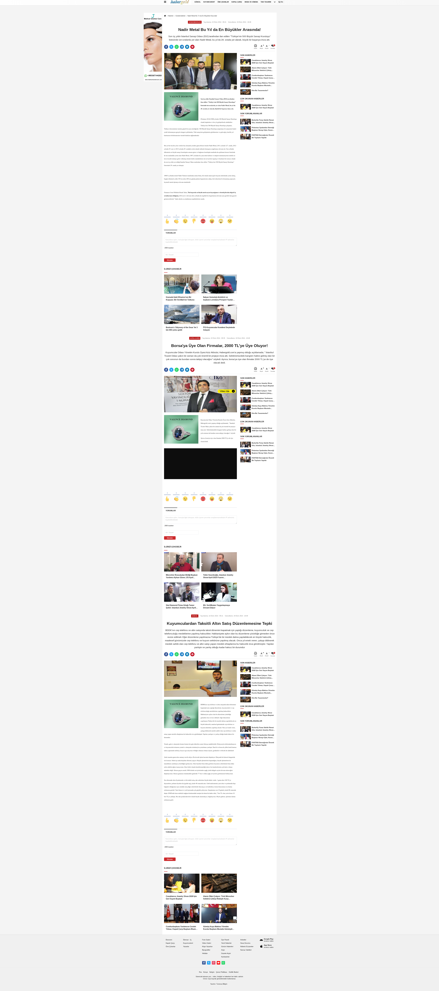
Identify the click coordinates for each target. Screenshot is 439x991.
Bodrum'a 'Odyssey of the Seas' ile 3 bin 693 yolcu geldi (182, 328)
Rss (200, 972)
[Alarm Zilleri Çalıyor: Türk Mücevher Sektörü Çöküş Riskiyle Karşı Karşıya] (219, 883)
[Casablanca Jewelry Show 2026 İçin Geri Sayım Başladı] (181, 883)
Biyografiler (206, 950)
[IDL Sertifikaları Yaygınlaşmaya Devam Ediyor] (219, 592)
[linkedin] (187, 47)
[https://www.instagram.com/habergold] (213, 963)
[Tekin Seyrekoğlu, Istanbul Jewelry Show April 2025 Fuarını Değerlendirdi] (219, 561)
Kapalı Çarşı (170, 943)
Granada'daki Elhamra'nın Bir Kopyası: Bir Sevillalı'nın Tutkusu (180, 298)
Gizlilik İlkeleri (233, 972)
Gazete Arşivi (226, 953)
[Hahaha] (212, 217)
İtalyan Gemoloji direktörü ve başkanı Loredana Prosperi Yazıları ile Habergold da (218, 298)
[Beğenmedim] (194, 217)
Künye (205, 972)
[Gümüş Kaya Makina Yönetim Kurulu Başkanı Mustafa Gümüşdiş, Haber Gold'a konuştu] (219, 913)
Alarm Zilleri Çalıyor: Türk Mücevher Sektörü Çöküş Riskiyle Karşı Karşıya (218, 897)
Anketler (243, 940)
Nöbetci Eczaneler (246, 946)
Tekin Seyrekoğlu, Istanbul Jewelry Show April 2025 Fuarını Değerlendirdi (218, 576)
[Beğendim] (167, 217)
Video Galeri (206, 943)
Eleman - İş (187, 940)
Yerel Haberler (226, 943)
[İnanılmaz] (221, 217)
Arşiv (223, 950)
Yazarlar (186, 946)
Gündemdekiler (180, 16)
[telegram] (182, 47)
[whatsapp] (177, 47)
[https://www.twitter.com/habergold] (208, 963)
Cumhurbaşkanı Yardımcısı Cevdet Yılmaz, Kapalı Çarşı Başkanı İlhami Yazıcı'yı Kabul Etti (181, 928)
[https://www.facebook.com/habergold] (204, 963)
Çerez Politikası (221, 972)
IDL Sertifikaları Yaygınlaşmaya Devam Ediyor (216, 606)
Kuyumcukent (188, 943)
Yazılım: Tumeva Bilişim (218, 984)
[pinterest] (192, 47)
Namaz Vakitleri (246, 950)
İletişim (211, 972)
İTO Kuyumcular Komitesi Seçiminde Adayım (219, 328)
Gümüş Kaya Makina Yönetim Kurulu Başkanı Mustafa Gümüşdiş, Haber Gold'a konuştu (218, 928)
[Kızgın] (203, 217)
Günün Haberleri (227, 946)
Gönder (170, 260)
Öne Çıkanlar (170, 946)
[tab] (170, 233)
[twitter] (171, 47)
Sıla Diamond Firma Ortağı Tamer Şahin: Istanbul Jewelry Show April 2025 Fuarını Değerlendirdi (181, 606)
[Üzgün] (229, 217)
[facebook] (166, 47)
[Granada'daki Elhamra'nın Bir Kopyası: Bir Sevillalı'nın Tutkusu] (181, 284)
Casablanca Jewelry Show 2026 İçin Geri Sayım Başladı (181, 897)
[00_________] (223, 963)
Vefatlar (205, 953)
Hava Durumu (245, 943)
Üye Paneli (225, 940)
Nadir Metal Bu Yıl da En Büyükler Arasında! (202, 16)
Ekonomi (169, 940)
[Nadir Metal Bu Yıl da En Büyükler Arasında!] (200, 71)
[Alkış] (176, 217)
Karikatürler (225, 957)
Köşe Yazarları (207, 946)
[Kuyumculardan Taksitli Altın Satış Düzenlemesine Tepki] (200, 679)
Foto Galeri (206, 940)
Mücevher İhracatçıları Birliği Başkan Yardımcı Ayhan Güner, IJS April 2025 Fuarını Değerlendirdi (182, 576)
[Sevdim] (185, 217)
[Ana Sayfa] (165, 16)
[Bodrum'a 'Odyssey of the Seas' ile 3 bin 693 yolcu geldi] (181, 314)
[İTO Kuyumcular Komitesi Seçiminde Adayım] (219, 314)
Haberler (170, 16)
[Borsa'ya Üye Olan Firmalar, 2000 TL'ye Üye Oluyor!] (200, 394)
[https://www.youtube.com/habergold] (218, 963)
